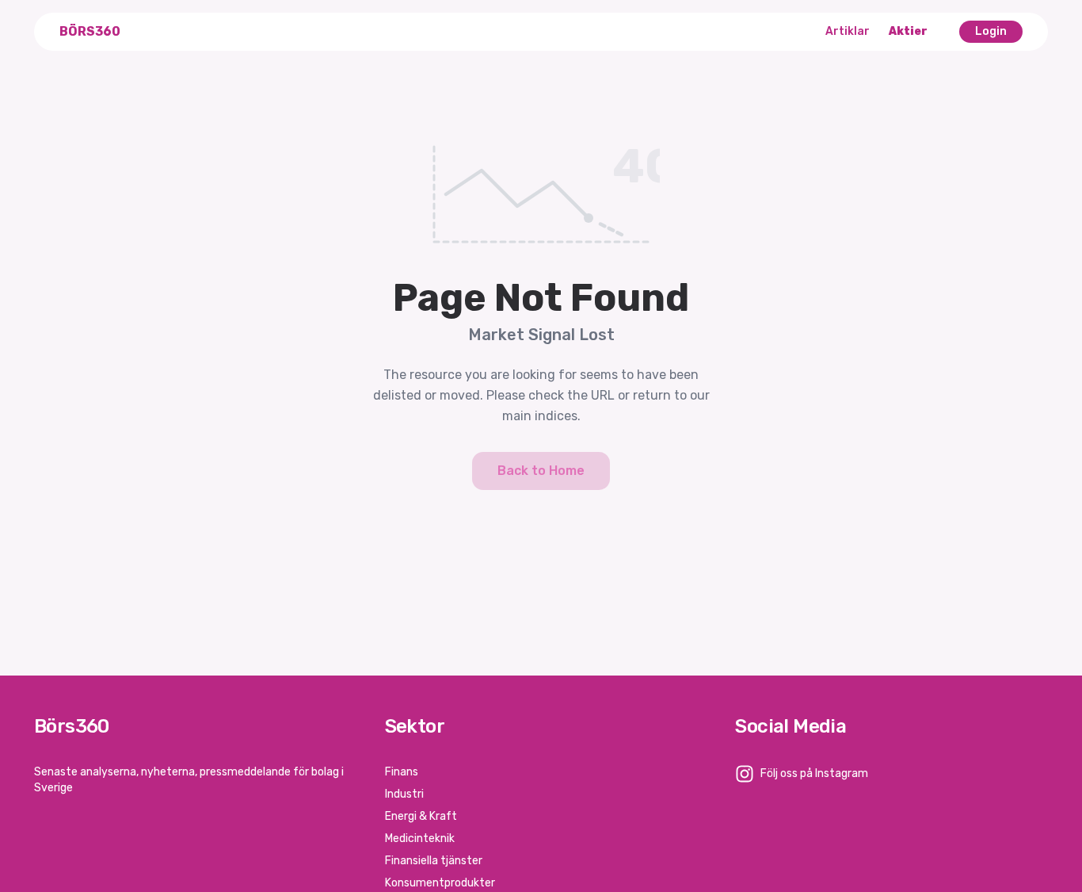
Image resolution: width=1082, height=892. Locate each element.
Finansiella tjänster (433, 860)
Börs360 (89, 31)
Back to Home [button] (541, 470)
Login (991, 31)
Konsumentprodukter (440, 883)
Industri (404, 794)
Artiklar (847, 31)
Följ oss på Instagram (814, 773)
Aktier (908, 31)
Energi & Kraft (421, 816)
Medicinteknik (420, 838)
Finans (401, 772)
